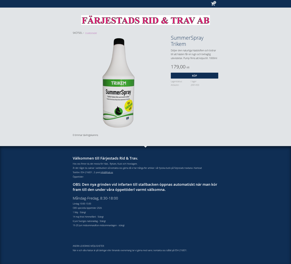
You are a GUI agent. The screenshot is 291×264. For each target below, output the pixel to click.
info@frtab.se (107, 172)
